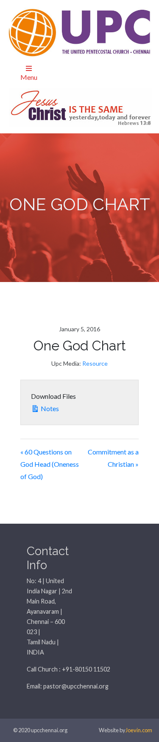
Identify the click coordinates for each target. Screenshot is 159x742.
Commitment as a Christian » (113, 458)
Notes (49, 408)
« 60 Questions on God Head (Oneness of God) (49, 464)
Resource (95, 363)
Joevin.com (139, 730)
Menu (28, 77)
